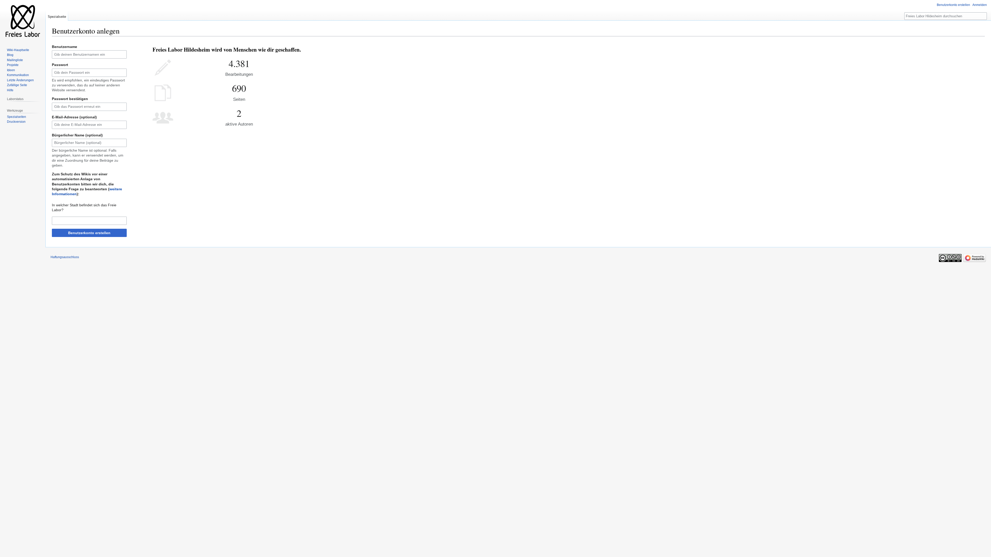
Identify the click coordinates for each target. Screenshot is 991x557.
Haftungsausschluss (65, 257)
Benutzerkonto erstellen (89, 233)
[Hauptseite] (22, 20)
